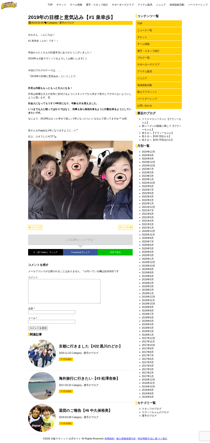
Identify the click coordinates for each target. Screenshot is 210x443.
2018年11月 (148, 300)
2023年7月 (148, 169)
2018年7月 (148, 314)
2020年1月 (148, 258)
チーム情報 (76, 4)
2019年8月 (148, 272)
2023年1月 (148, 179)
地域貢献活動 (177, 4)
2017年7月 (148, 355)
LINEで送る (115, 252)
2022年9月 (148, 186)
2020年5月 (148, 248)
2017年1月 (148, 376)
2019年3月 (148, 286)
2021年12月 (148, 207)
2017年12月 (148, 338)
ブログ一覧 (143, 57)
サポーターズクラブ (123, 4)
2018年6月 (148, 317)
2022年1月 (148, 203)
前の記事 (124, 227)
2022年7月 (148, 189)
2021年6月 (148, 213)
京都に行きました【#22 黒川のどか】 (91, 346)
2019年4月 (148, 283)
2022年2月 (148, 200)
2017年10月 (148, 345)
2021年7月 (148, 210)
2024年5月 (148, 158)
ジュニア (161, 4)
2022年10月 (148, 183)
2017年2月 (148, 372)
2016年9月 (148, 390)
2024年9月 (148, 155)
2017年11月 (148, 341)
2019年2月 (148, 289)
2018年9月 (148, 307)
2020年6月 (148, 245)
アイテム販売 (145, 4)
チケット (61, 4)
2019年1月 (148, 293)
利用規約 (109, 438)
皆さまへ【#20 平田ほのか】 (158, 140)
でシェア (46, 252)
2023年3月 (148, 176)
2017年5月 (148, 362)
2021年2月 (148, 224)
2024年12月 (148, 151)
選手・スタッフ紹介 (97, 4)
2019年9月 (148, 269)
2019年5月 (148, 279)
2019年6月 (148, 276)
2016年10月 (148, 386)
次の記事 (36, 227)
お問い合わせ (144, 105)
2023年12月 (148, 162)
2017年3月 (148, 369)
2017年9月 (148, 348)
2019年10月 (148, 265)
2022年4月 (148, 196)
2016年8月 (148, 393)
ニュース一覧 (144, 30)
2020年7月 (148, 241)
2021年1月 (148, 227)
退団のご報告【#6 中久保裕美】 (85, 410)
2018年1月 (148, 334)
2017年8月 (148, 352)
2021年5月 (148, 217)
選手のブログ (66, 22)
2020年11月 (148, 234)
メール (32, 318)
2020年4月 (148, 252)
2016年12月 (148, 379)
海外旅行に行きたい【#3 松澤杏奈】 (89, 378)
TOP (50, 4)
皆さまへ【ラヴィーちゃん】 (158, 133)
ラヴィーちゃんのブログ (155, 412)
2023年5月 (148, 172)
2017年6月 (148, 359)
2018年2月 (148, 331)
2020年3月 (148, 255)
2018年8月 (148, 310)
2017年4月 (148, 365)
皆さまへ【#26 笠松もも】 (156, 136)
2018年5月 (148, 321)
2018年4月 (148, 324)
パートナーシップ (198, 4)
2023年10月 (148, 165)
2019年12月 (148, 262)
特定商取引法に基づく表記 (152, 438)
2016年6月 (148, 397)
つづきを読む (66, 359)
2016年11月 (148, 383)
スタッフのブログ (152, 408)
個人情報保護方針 (126, 438)
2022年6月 (148, 193)
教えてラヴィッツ (147, 92)
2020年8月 (148, 238)
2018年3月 (148, 328)
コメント (33, 277)
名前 (31, 308)
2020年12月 (148, 231)
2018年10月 (148, 303)
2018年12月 (148, 296)
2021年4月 (148, 220)
